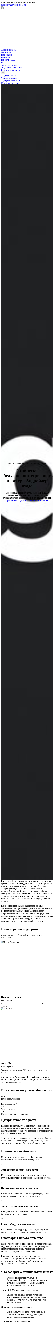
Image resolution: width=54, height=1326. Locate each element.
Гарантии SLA (8, 60)
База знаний (6, 55)
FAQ (3, 62)
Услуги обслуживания (11, 67)
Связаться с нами (9, 78)
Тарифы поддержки (10, 80)
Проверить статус (14, 500)
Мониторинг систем (10, 83)
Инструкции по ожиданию (35, 500)
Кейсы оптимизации (10, 70)
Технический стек (9, 65)
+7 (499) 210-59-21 (9, 75)
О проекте (6, 52)
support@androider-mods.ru (13, 5)
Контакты (5, 57)
